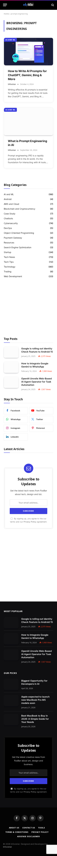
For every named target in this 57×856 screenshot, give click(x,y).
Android (8, 199)
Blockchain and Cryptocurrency (19, 208)
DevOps (8, 228)
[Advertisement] (28, 308)
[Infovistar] (28, 5)
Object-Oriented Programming (19, 233)
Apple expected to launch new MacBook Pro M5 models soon (35, 699)
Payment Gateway (13, 237)
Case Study (9, 213)
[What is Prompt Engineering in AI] (28, 121)
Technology (9, 266)
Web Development (13, 276)
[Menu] (5, 5)
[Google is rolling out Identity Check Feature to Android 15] (11, 352)
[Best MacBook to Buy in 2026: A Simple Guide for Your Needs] (11, 719)
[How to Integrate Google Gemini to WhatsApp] (11, 367)
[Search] (52, 5)
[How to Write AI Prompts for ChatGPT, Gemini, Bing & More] (28, 51)
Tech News (9, 257)
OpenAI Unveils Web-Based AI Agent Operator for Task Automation (36, 381)
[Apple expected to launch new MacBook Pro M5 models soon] (11, 700)
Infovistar (7, 847)
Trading (7, 271)
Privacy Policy (30, 522)
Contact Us (28, 827)
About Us (14, 827)
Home (6, 14)
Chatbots (8, 218)
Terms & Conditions (16, 832)
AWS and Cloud (11, 204)
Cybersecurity (11, 223)
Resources (9, 242)
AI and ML (10, 40)
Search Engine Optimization (17, 247)
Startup (7, 252)
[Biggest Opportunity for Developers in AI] (11, 684)
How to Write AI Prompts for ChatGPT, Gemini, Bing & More (27, 75)
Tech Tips (9, 262)
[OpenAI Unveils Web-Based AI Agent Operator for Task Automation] (11, 382)
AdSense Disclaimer (28, 836)
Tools (41, 827)
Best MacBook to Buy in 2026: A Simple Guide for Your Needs (35, 718)
